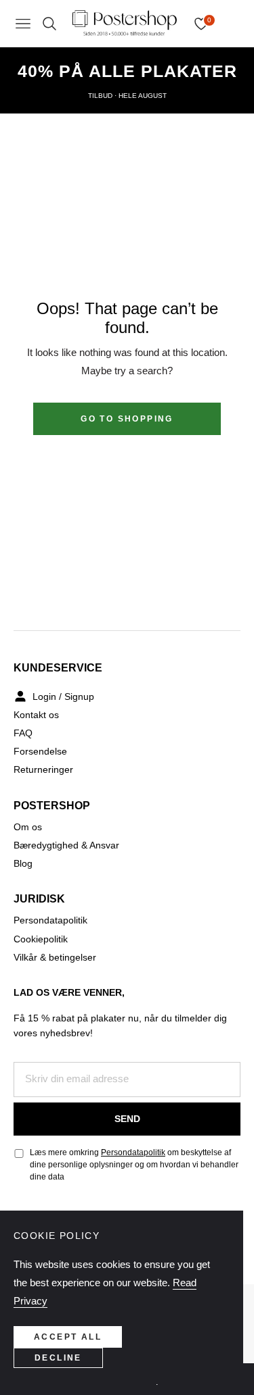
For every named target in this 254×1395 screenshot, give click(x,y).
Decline (58, 1358)
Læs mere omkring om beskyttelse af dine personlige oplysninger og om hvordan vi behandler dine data (134, 1165)
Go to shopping (127, 419)
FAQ (23, 733)
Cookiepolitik (41, 939)
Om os (28, 826)
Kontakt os (36, 714)
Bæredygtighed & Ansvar (66, 845)
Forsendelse (40, 751)
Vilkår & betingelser (55, 957)
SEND (127, 1118)
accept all (68, 1337)
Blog (23, 863)
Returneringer (43, 769)
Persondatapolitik (50, 920)
